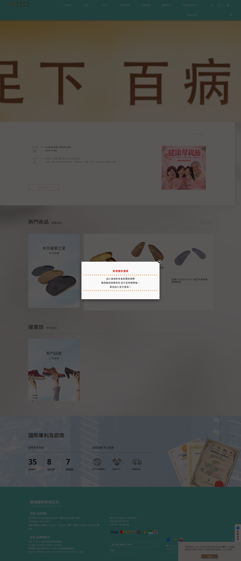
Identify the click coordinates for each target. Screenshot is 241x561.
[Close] (159, 261)
